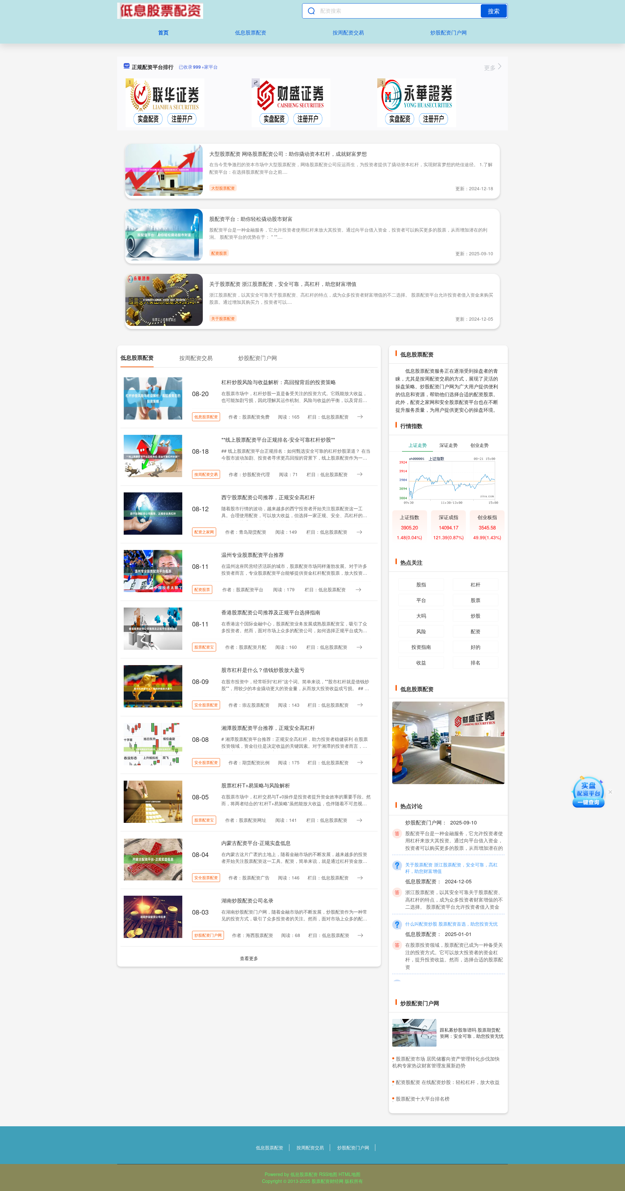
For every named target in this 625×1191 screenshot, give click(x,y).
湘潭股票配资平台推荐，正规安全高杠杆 (268, 727)
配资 (475, 631)
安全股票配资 (206, 704)
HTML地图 (349, 1174)
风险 (421, 631)
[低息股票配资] (160, 11)
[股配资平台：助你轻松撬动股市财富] (164, 234)
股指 (421, 584)
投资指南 (421, 646)
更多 (490, 67)
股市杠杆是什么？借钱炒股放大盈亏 (263, 670)
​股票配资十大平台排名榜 (423, 1098)
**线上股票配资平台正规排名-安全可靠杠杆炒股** (278, 439)
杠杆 (475, 584)
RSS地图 (328, 1174)
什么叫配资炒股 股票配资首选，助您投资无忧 (451, 910)
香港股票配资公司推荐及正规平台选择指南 (270, 612)
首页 (163, 32)
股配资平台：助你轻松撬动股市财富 (251, 218)
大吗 (421, 615)
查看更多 (249, 958)
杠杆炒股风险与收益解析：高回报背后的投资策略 (278, 382)
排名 (475, 662)
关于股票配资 (223, 318)
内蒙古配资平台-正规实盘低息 (256, 843)
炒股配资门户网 (448, 32)
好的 (475, 646)
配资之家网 (204, 531)
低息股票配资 (250, 32)
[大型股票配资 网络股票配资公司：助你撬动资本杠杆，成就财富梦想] (164, 169)
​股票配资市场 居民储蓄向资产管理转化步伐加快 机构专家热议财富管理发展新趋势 (446, 1062)
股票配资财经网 (327, 1181)
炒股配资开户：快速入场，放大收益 (441, 970)
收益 (421, 662)
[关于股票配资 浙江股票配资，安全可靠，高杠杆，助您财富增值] (164, 299)
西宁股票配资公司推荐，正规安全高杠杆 (268, 497)
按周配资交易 (348, 32)
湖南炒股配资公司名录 (247, 900)
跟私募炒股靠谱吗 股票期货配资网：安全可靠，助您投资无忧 (472, 1032)
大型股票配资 (223, 188)
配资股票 (219, 253)
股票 (475, 599)
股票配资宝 (204, 646)
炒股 (475, 615)
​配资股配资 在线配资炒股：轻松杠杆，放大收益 (448, 1081)
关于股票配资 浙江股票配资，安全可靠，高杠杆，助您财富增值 (282, 284)
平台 (421, 599)
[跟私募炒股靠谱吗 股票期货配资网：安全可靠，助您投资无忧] (414, 1033)
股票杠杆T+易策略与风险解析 (255, 785)
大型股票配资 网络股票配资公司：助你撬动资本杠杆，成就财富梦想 (288, 153)
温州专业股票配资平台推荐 (252, 554)
